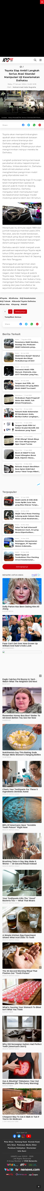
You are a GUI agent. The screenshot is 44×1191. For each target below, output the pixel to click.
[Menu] (41, 60)
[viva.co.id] (12, 1165)
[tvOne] (27, 1169)
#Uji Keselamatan (28, 298)
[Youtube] (28, 1136)
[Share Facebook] (23, 125)
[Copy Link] (40, 125)
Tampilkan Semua (13, 317)
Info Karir (22, 1151)
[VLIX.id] (8, 1169)
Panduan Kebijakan (16, 1148)
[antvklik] (9, 1174)
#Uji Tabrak (5, 301)
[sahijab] (33, 1165)
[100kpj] (23, 1165)
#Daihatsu (13, 298)
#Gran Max (5, 304)
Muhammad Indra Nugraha (24, 87)
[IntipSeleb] (21, 1174)
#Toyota (3, 298)
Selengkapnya (22, 567)
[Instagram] (23, 1136)
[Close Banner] (38, 1186)
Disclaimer (31, 1148)
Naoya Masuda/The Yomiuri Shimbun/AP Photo (24, 117)
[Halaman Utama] (7, 60)
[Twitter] (19, 1136)
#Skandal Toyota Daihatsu (24, 301)
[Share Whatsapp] (34, 125)
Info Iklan (11, 1145)
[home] (21, 67)
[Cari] (35, 60)
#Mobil (24, 304)
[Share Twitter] (28, 125)
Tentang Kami (21, 1142)
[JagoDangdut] (33, 1174)
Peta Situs (8, 1142)
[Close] (42, 2)
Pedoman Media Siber (27, 1145)
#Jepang (15, 304)
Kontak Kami (34, 1142)
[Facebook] (14, 1136)
